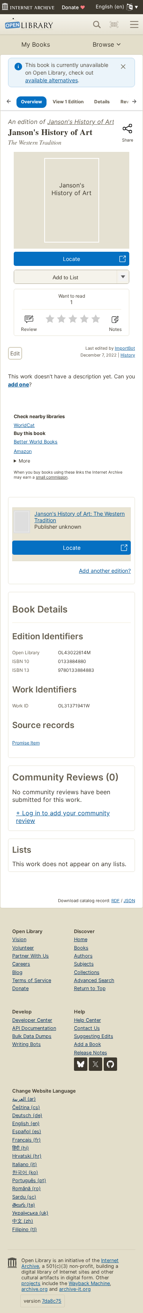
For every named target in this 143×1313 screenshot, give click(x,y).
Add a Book (87, 1044)
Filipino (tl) (24, 1229)
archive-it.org (75, 1289)
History (128, 355)
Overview (31, 101)
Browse (103, 44)
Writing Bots (26, 1044)
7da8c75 (51, 1301)
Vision (19, 939)
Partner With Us (30, 956)
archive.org (34, 1289)
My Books (35, 44)
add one (18, 384)
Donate (73, 7)
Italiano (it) (24, 1164)
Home (80, 939)
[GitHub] (110, 1064)
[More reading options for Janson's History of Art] (123, 277)
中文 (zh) (22, 1221)
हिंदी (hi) (20, 1148)
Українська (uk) (30, 1213)
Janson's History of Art (80, 121)
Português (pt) (29, 1180)
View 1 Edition (68, 101)
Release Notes (90, 1053)
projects (30, 1283)
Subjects (84, 964)
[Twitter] (95, 1064)
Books (81, 948)
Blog (17, 972)
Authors (83, 956)
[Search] (96, 24)
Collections (87, 972)
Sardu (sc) (24, 1197)
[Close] (123, 66)
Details (102, 101)
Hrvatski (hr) (27, 1156)
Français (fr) (26, 1140)
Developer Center (32, 1020)
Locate (71, 259)
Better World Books (36, 442)
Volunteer (23, 948)
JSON (129, 900)
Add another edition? (105, 570)
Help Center (87, 1020)
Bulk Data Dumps (31, 1036)
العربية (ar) (24, 1099)
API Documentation (34, 1028)
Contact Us (87, 1028)
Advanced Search (94, 980)
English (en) (26, 1123)
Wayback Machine (89, 1283)
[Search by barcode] (114, 24)
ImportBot (125, 348)
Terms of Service (31, 980)
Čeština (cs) (26, 1107)
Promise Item (26, 743)
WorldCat (24, 425)
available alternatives (51, 80)
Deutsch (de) (27, 1115)
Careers (21, 964)
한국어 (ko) (25, 1172)
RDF (115, 900)
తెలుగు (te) (23, 1205)
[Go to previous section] (8, 101)
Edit (15, 353)
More (24, 461)
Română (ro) (26, 1188)
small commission (51, 477)
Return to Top (90, 988)
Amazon (23, 451)
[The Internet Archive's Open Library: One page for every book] (31, 24)
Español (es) (26, 1131)
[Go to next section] (134, 101)
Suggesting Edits (93, 1036)
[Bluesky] (80, 1064)
